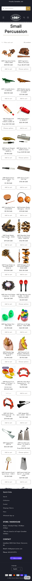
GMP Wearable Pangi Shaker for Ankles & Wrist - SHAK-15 (23, 237)
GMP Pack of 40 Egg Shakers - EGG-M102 (23, 324)
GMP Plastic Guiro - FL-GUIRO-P (23, 119)
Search (5, 497)
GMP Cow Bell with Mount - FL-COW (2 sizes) (23, 444)
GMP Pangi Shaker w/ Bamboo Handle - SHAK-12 (8, 266)
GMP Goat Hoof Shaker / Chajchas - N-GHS (8, 295)
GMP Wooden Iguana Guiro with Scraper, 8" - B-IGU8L (23, 90)
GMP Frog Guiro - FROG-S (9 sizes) (23, 61)
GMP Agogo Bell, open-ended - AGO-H (24, 414)
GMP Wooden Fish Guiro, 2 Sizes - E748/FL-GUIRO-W (8, 120)
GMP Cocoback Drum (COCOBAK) (8, 208)
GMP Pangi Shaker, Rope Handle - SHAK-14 (8, 237)
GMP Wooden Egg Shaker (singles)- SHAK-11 (8, 354)
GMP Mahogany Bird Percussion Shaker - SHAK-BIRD (23, 266)
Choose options (24, 69)
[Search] (28, 8)
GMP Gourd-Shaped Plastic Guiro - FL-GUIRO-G (8, 150)
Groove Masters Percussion (18, 578)
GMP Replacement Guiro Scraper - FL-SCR (8, 179)
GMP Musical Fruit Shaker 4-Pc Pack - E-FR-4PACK (8, 383)
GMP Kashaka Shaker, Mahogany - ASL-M (23, 208)
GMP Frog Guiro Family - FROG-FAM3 (8, 61)
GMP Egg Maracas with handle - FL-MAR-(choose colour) (23, 296)
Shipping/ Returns (8, 508)
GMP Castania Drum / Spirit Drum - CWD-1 (8, 473)
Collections (6, 500)
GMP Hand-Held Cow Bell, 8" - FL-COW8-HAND (23, 474)
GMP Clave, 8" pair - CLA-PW (23, 178)
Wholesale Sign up (8, 515)
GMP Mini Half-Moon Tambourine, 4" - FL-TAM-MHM (23, 383)
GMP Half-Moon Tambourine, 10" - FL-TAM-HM (8, 415)
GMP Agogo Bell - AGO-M (8, 443)
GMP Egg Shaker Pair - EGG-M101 (8, 324)
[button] (3, 17)
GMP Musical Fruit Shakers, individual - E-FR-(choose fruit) (23, 354)
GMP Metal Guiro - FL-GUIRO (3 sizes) (24, 149)
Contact (5, 504)
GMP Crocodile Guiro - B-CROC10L (8, 89)
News (4, 512)
